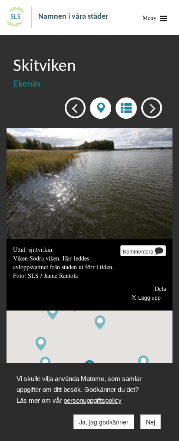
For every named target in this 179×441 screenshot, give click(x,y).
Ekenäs (26, 83)
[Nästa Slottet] (149, 107)
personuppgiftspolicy (92, 400)
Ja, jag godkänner (104, 422)
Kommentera (139, 251)
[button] (40, 344)
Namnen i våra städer (73, 17)
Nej (150, 422)
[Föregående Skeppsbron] (73, 107)
